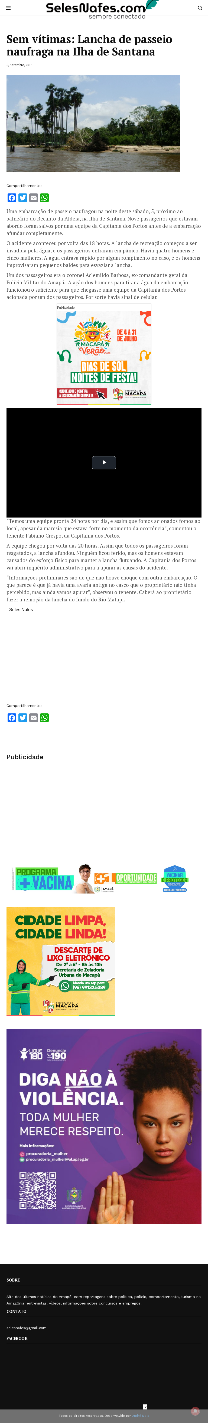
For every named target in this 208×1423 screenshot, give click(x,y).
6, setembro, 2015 (19, 65)
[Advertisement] (104, 660)
